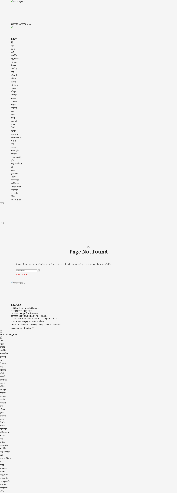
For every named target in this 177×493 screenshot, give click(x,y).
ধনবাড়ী (13, 81)
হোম (12, 45)
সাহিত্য (13, 176)
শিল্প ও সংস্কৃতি (16, 157)
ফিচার (13, 170)
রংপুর (13, 124)
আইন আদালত (16, 137)
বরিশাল (13, 131)
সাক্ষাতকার (14, 190)
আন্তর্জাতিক (15, 58)
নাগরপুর (13, 95)
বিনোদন (13, 65)
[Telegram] (20, 305)
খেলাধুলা (14, 62)
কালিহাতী (14, 75)
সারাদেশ (14, 108)
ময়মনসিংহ (14, 134)
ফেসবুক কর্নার (16, 186)
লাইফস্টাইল (15, 180)
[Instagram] (16, 39)
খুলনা (13, 118)
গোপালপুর (14, 85)
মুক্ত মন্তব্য (14, 173)
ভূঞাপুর (13, 88)
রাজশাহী (14, 121)
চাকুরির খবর (15, 183)
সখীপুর (13, 91)
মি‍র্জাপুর (13, 98)
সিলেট (13, 127)
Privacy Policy (36, 324)
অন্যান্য (13, 140)
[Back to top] (1, 331)
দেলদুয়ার (14, 101)
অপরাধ (13, 147)
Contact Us (24, 324)
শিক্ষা (12, 144)
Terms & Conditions (52, 324)
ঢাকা (12, 111)
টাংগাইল (14, 68)
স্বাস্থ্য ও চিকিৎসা (16, 163)
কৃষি (12, 160)
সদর (12, 72)
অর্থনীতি (13, 154)
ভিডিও (13, 196)
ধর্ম (12, 167)
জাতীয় (13, 52)
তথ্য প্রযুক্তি (15, 150)
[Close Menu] (1, 337)
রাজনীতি (14, 55)
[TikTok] (16, 305)
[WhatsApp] (18, 305)
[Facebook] (12, 39)
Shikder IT (28, 328)
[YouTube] (14, 39)
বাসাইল (13, 104)
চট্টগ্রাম (13, 114)
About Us (15, 324)
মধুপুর (13, 49)
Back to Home (22, 274)
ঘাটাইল (13, 78)
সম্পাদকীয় (14, 193)
